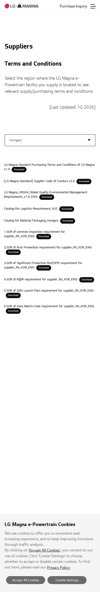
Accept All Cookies (25, 580)
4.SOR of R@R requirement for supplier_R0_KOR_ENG (40, 279)
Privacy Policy (58, 568)
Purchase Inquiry (73, 6)
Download (19, 169)
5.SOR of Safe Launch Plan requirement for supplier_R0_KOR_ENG (49, 290)
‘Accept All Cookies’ (44, 550)
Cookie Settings (67, 580)
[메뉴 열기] (93, 6)
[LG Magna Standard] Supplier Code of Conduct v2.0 (39, 181)
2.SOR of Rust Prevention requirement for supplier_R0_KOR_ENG (48, 247)
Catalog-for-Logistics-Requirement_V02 (30, 208)
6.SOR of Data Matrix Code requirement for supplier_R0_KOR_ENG (49, 306)
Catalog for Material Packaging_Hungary (31, 220)
